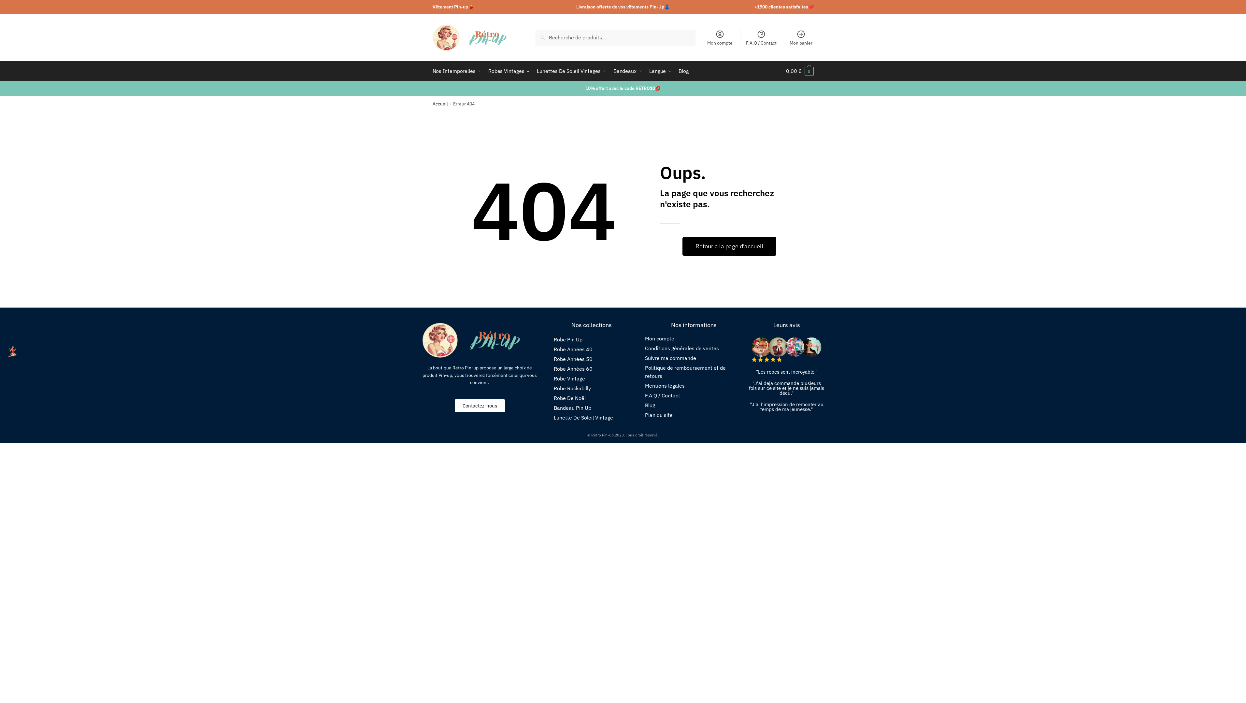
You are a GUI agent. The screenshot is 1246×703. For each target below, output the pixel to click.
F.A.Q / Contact (761, 43)
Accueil (440, 104)
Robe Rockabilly (572, 388)
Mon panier (801, 43)
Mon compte (720, 43)
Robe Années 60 (573, 368)
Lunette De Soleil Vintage (583, 417)
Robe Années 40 (573, 349)
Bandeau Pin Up (572, 408)
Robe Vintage (569, 378)
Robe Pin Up (568, 339)
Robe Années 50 (573, 359)
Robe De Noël (570, 398)
